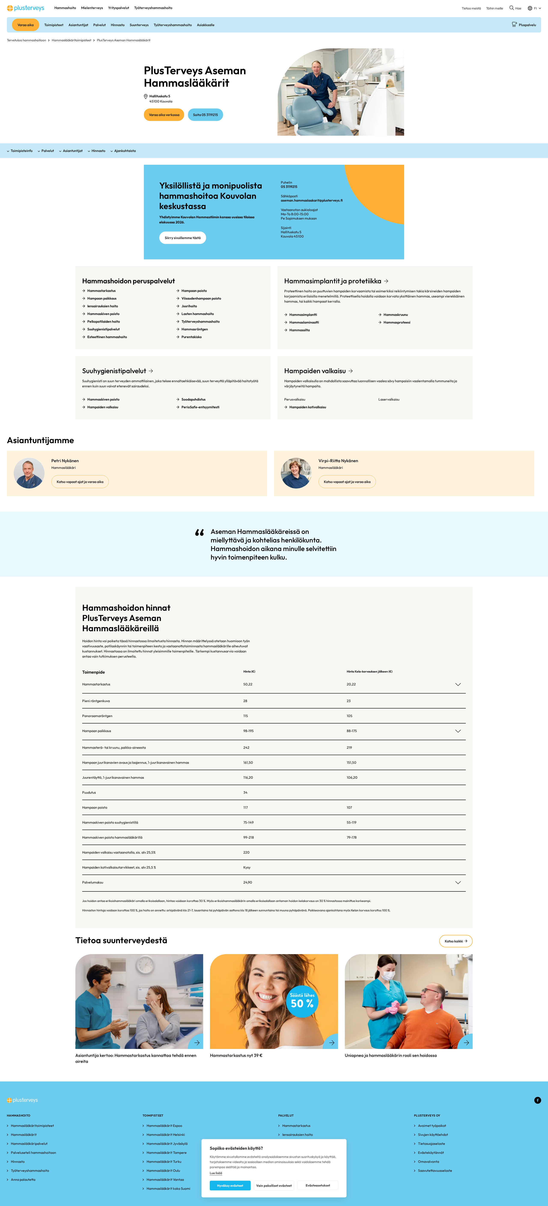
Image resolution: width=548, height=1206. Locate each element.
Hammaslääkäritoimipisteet (71, 40)
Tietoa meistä (471, 8)
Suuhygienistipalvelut (114, 370)
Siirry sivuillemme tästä (183, 238)
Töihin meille (494, 8)
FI (535, 8)
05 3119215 (289, 186)
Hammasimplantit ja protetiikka (332, 280)
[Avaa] (458, 684)
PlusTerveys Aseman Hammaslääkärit (123, 40)
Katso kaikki (454, 941)
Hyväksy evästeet (230, 1186)
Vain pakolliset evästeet (274, 1186)
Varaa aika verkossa (166, 116)
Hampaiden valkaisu (315, 370)
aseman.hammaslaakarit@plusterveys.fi (312, 200)
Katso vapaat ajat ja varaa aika (83, 483)
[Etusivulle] (25, 8)
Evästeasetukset (318, 1185)
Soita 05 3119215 (205, 115)
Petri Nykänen (65, 460)
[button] (515, 8)
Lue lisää (216, 1173)
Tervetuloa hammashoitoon (26, 40)
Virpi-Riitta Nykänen (338, 460)
